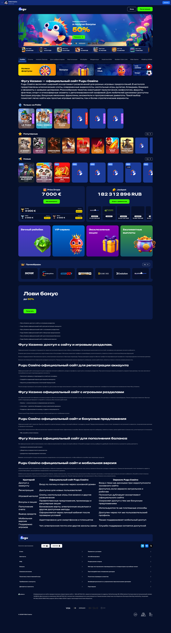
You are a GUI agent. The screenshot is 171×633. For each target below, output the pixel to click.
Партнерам (92, 586)
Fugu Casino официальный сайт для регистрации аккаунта (40, 326)
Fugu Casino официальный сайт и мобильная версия (38, 339)
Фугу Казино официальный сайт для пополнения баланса (40, 336)
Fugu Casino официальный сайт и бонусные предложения (40, 332)
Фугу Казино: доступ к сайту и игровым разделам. (37, 323)
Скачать (166, 2)
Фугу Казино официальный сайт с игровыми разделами (39, 329)
